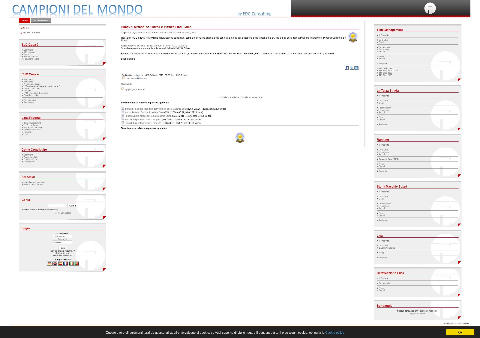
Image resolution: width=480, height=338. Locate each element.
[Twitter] (352, 69)
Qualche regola (31, 95)
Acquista (383, 63)
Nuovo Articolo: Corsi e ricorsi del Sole (144, 112)
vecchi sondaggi (417, 313)
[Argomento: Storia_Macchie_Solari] (240, 143)
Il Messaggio (29, 52)
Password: (63, 239)
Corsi (381, 42)
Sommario (28, 50)
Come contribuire (31, 88)
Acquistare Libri (31, 157)
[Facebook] (347, 69)
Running (27, 132)
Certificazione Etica (32, 130)
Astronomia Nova (144, 32)
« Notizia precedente (228, 97)
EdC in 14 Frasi (31, 56)
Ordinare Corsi (30, 159)
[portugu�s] (76, 265)
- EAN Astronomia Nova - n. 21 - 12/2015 (154, 45)
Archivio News (41, 20)
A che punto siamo (32, 84)
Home (25, 20)
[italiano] (71, 265)
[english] (54, 265)
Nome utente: (62, 233)
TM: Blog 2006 (385, 73)
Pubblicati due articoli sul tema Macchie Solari (148, 116)
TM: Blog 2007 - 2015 (388, 71)
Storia (26, 54)
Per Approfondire (31, 59)
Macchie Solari (167, 32)
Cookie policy (334, 332)
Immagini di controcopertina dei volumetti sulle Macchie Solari (156, 109)
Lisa (26, 134)
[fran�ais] (65, 265)
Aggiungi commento (135, 89)
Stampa (143, 78)
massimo (135, 75)
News (381, 56)
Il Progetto (28, 82)
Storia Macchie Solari (33, 127)
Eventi (382, 59)
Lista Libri (383, 40)
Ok (460, 332)
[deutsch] (49, 265)
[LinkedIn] (356, 69)
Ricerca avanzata (63, 213)
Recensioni (29, 102)
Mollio (459, 324)
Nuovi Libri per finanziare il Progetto (143, 119)
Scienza (186, 32)
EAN (156, 32)
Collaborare (29, 161)
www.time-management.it (35, 182)
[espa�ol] (60, 265)
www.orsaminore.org (33, 184)
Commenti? (131, 78)
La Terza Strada (31, 125)
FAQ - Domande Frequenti (36, 93)
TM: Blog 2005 (385, 75)
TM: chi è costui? (386, 68)
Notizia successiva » (251, 97)
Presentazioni (30, 100)
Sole (178, 32)
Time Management (32, 123)
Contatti (27, 91)
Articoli (130, 32)
